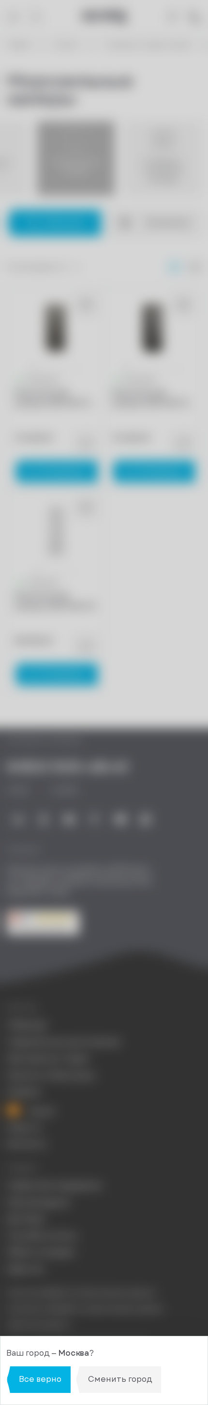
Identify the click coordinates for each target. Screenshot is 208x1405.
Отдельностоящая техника (147, 45)
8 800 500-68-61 (67, 766)
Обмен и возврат (41, 1252)
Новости (24, 1127)
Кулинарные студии (48, 1058)
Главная (19, 45)
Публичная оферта (38, 1324)
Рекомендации (38, 1202)
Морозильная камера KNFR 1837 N (150, 398)
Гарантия (25, 1269)
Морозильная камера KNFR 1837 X (52, 398)
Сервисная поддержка (54, 1185)
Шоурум (24, 1092)
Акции (41, 1110)
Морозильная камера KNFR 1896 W (54, 601)
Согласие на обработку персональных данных (85, 1308)
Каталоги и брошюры (51, 1075)
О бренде (27, 1025)
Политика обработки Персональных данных (81, 1292)
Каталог (67, 45)
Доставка (26, 1219)
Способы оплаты (42, 1236)
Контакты (26, 1144)
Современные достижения (63, 1042)
